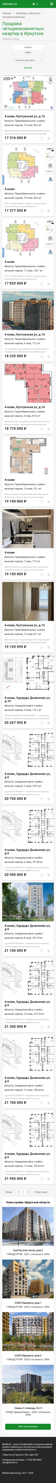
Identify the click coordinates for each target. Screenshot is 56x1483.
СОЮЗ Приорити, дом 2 (28, 1355)
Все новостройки (28, 1426)
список (28, 47)
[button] (28, 60)
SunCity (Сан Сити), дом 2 (28, 1250)
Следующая (40, 1192)
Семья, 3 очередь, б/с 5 (28, 1408)
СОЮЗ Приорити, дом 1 (28, 1302)
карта (28, 52)
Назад (8, 1192)
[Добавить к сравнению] (42, 138)
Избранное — (37, 4)
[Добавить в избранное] (49, 138)
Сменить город (10, 38)
